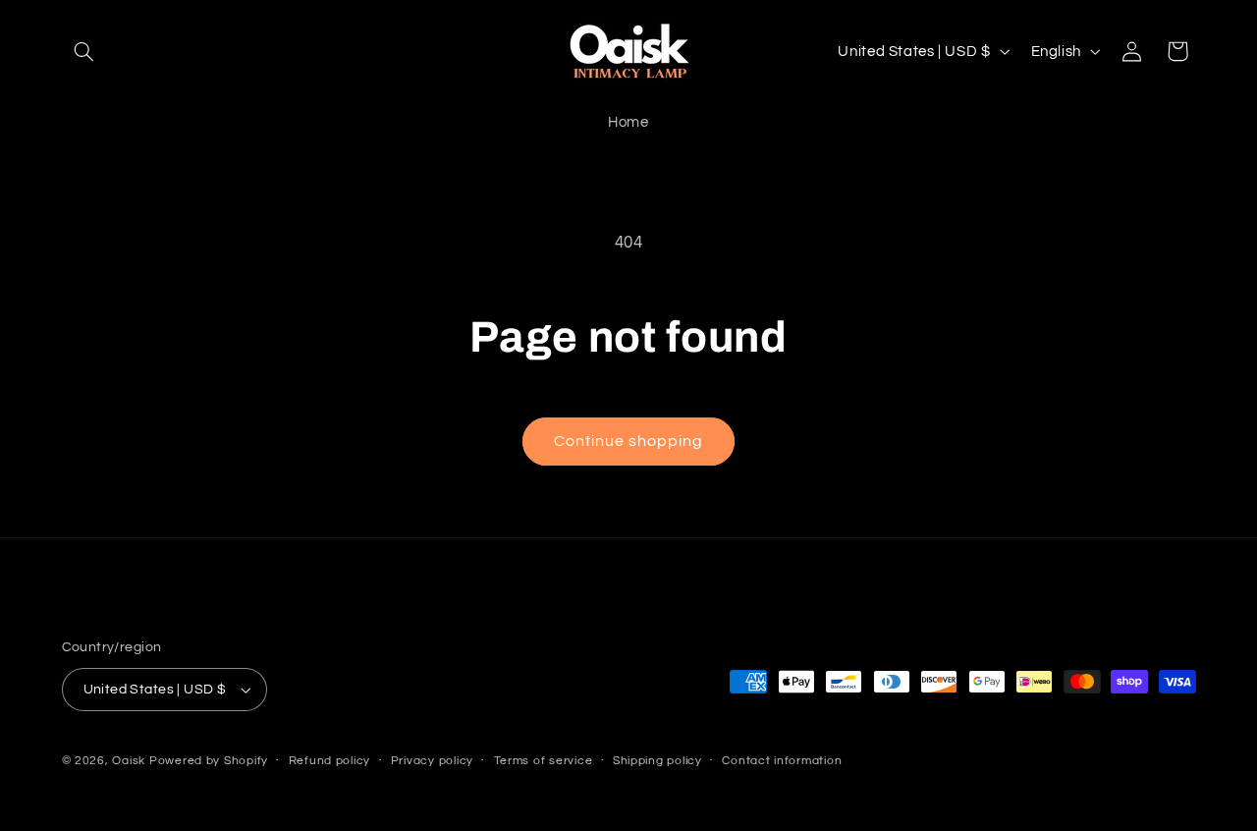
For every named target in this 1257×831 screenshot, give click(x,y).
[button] (84, 51)
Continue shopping (629, 441)
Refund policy (330, 760)
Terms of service (543, 760)
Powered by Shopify (208, 760)
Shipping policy (657, 760)
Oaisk (128, 760)
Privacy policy (432, 760)
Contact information (782, 760)
